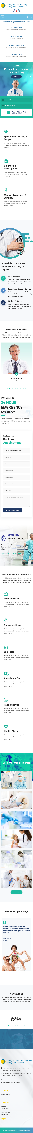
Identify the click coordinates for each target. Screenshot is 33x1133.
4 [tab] (12, 388)
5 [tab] (17, 1025)
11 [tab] (23, 388)
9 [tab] (20, 388)
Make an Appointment (13, 510)
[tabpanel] (16, 363)
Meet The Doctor (9, 105)
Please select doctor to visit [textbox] (13, 450)
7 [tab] (17, 388)
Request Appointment (11, 100)
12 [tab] (25, 388)
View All (16, 892)
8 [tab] (24, 1025)
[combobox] (16, 450)
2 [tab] (9, 388)
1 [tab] (7, 388)
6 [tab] (15, 388)
